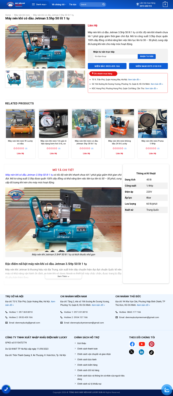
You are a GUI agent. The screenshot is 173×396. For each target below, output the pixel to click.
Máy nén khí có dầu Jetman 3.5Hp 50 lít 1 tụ (29, 174)
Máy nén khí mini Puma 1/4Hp (153, 142)
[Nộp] (103, 5)
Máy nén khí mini (22, 15)
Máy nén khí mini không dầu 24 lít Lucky (119, 142)
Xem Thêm (62, 276)
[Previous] (10, 46)
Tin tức (72, 4)
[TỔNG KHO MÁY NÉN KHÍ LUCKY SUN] (15, 4)
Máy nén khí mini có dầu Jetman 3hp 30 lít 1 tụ (86, 142)
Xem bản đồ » (134, 79)
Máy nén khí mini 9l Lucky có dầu (20, 142)
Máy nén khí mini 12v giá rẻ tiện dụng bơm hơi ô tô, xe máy (53, 143)
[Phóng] (8, 65)
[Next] (80, 46)
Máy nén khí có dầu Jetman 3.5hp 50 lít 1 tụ (53, 15)
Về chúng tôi (58, 4)
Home (8, 15)
